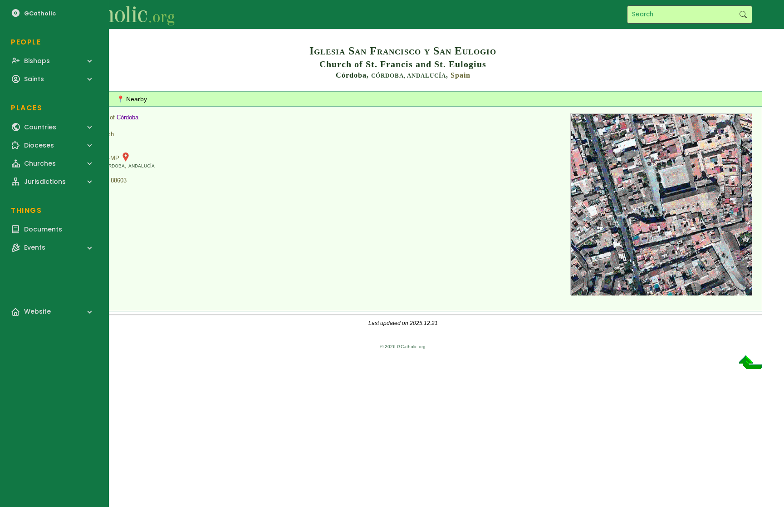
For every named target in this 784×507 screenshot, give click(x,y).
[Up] (750, 365)
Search (743, 14)
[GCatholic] (112, 14)
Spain (460, 75)
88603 (119, 180)
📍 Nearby (132, 99)
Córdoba (127, 117)
